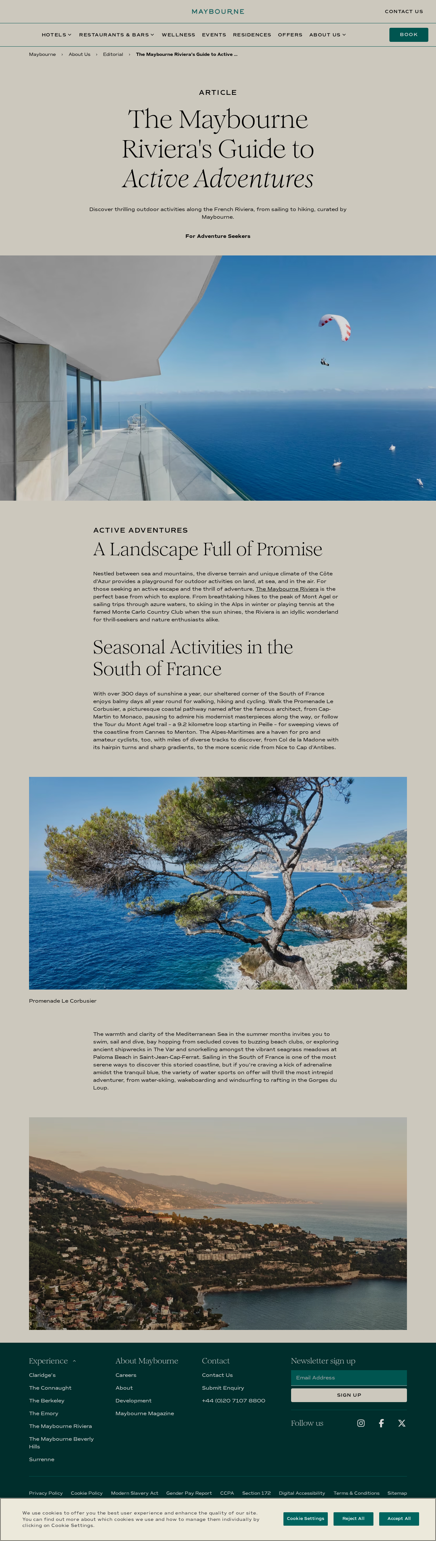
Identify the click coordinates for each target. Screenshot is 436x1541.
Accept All (399, 1518)
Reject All (353, 1518)
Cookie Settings (305, 1518)
